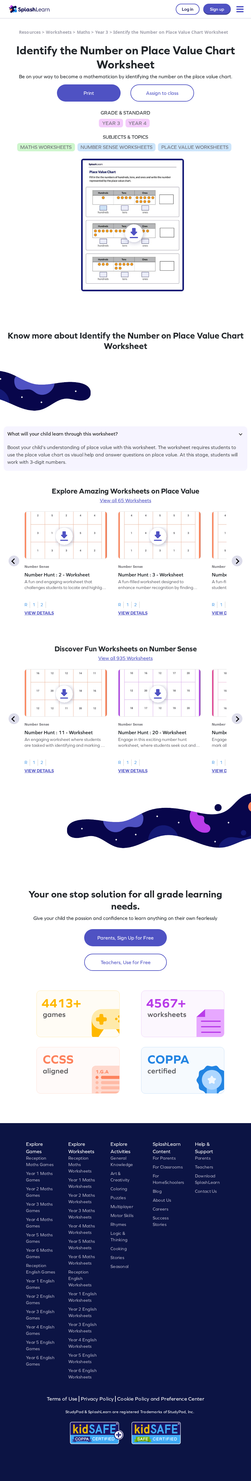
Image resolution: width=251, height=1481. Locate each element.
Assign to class (162, 93)
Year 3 (101, 32)
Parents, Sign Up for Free (125, 937)
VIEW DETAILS (39, 613)
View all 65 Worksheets (125, 500)
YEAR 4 (137, 123)
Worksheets (59, 32)
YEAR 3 (111, 123)
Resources (30, 32)
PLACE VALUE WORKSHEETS (194, 147)
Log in (187, 9)
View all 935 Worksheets (125, 658)
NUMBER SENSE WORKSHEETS (116, 147)
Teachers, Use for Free (126, 962)
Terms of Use (63, 1399)
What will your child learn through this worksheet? (62, 433)
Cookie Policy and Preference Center (160, 1399)
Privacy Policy (97, 1399)
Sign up (217, 9)
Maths (83, 32)
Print (89, 93)
